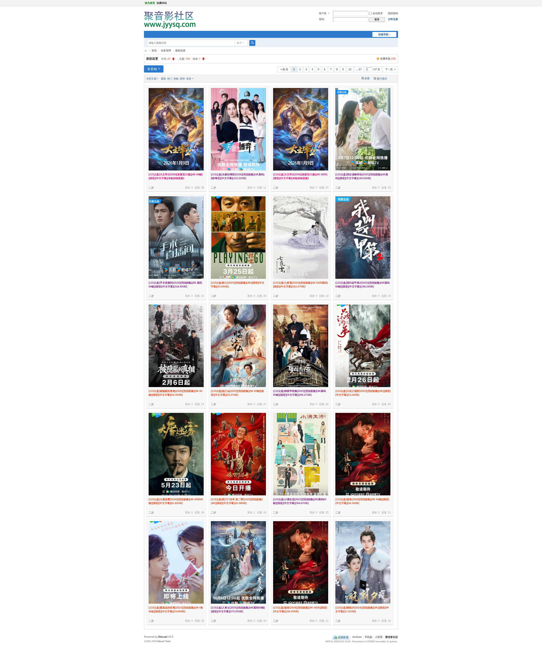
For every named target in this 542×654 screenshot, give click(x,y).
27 (264, 404)
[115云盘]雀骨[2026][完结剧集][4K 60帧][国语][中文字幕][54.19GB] (362, 501)
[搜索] (252, 43)
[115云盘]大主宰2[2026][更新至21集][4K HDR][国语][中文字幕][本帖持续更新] (300, 176)
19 (389, 187)
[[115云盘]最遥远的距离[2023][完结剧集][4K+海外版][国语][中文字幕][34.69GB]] (176, 562)
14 (202, 295)
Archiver (357, 637)
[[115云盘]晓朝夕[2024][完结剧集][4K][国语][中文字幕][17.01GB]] (362, 562)
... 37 (359, 69)
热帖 (176, 78)
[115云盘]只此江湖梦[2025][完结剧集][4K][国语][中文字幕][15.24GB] (363, 393)
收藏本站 (162, 2)
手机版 (368, 637)
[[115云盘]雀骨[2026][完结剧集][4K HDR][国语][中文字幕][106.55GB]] (300, 562)
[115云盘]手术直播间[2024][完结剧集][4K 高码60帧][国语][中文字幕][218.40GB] (175, 284)
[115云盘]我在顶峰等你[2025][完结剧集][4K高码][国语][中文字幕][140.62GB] (361, 176)
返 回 (285, 69)
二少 (151, 187)
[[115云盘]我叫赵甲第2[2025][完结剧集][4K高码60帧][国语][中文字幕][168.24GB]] (362, 237)
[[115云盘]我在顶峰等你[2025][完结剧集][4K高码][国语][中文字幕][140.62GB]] (362, 129)
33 (202, 620)
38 (202, 187)
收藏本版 (388, 58)
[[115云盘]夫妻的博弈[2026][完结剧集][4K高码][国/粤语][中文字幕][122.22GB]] (238, 129)
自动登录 (378, 13)
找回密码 (393, 13)
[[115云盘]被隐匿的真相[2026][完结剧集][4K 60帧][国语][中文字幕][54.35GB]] (176, 346)
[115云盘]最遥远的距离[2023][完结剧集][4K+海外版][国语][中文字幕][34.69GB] (176, 609)
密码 (321, 19)
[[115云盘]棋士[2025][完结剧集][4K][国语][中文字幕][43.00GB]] (238, 237)
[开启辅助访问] (397, 3)
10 (349, 69)
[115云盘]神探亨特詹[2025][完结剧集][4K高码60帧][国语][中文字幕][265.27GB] (299, 393)
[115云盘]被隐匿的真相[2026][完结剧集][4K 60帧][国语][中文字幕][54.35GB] (175, 393)
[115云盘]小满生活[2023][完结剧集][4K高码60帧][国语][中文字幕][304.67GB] (299, 501)
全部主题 (151, 78)
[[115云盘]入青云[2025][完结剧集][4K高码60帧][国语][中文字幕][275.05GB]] (238, 562)
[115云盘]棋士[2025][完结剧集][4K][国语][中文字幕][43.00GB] (237, 284)
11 (264, 187)
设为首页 (150, 2)
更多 (188, 78)
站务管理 (166, 50)
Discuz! (162, 636)
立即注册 (393, 19)
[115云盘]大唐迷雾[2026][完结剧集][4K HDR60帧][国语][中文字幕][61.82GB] (176, 501)
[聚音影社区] (171, 18)
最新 (163, 78)
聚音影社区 (145, 51)
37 (327, 187)
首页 (154, 50)
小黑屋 (379, 637)
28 (264, 295)
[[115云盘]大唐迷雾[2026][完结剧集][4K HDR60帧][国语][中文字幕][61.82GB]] (176, 454)
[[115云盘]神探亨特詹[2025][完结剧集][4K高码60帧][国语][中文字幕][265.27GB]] (300, 346)
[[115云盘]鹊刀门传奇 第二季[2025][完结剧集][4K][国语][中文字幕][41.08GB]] (238, 454)
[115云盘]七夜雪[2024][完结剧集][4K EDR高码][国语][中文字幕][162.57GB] (300, 284)
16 (389, 620)
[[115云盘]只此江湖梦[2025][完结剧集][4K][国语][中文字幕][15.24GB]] (362, 346)
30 (389, 404)
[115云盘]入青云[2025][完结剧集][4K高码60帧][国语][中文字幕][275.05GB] (238, 609)
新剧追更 (180, 50)
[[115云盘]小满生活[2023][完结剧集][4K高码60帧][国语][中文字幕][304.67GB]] (300, 454)
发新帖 (152, 69)
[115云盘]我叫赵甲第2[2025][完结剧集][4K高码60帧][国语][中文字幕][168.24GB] (362, 284)
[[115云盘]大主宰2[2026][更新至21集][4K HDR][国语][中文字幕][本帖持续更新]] (300, 129)
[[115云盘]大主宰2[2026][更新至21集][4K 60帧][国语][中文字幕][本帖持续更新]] (176, 129)
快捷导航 (383, 34)
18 (202, 512)
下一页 (389, 69)
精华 (182, 78)
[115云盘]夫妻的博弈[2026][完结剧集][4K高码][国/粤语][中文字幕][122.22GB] (237, 176)
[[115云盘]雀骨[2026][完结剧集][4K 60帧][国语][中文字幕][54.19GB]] (362, 454)
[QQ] (341, 637)
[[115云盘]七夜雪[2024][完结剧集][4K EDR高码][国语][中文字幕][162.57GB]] (300, 237)
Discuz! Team (164, 641)
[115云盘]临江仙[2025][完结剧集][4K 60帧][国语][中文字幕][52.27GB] (237, 393)
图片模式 (382, 78)
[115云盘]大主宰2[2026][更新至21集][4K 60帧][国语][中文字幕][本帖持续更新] (176, 176)
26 (327, 404)
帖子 (239, 42)
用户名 (322, 13)
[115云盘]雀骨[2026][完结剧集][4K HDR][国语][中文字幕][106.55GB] (300, 609)
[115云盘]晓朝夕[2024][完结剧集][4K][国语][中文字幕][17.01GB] (362, 609)
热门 (169, 78)
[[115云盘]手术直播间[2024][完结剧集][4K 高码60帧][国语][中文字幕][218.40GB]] (176, 237)
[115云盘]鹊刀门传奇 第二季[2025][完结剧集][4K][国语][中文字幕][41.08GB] (237, 501)
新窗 (367, 78)
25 (327, 512)
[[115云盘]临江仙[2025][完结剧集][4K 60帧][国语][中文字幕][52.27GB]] (238, 346)
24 (389, 295)
